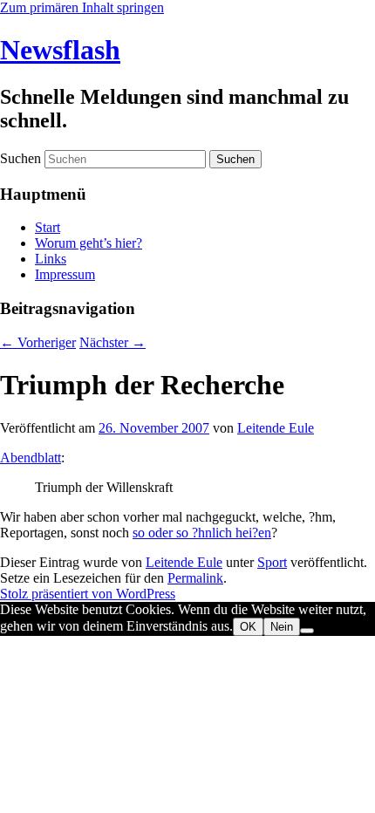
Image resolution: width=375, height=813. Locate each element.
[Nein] (307, 630)
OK (248, 626)
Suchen (20, 158)
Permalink (195, 577)
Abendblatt (30, 457)
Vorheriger (38, 342)
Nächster (112, 342)
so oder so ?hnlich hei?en (202, 532)
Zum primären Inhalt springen (82, 7)
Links (50, 258)
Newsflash (60, 49)
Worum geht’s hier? (88, 243)
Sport (272, 562)
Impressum (65, 274)
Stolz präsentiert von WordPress (87, 593)
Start (47, 227)
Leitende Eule (275, 427)
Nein (281, 626)
